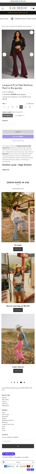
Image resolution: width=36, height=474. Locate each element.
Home (3, 26)
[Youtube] (21, 382)
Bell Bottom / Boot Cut (8, 420)
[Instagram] (14, 382)
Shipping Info (5, 405)
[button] (18, 94)
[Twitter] (17, 382)
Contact (4, 401)
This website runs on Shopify (21, 457)
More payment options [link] (18, 140)
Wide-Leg (4, 422)
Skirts (3, 428)
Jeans (7, 26)
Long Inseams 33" (19, 115)
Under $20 (5, 416)
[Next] (31, 54)
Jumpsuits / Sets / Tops (8, 424)
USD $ (18, 462)
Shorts (3, 430)
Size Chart (31, 103)
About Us (4, 397)
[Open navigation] (2, 8)
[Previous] (4, 54)
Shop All (4, 418)
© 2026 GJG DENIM (7, 457)
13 (29, 107)
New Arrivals (5, 414)
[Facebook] (11, 382)
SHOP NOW (18, 249)
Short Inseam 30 (7, 115)
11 (25, 107)
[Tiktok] (24, 382)
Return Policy (5, 399)
